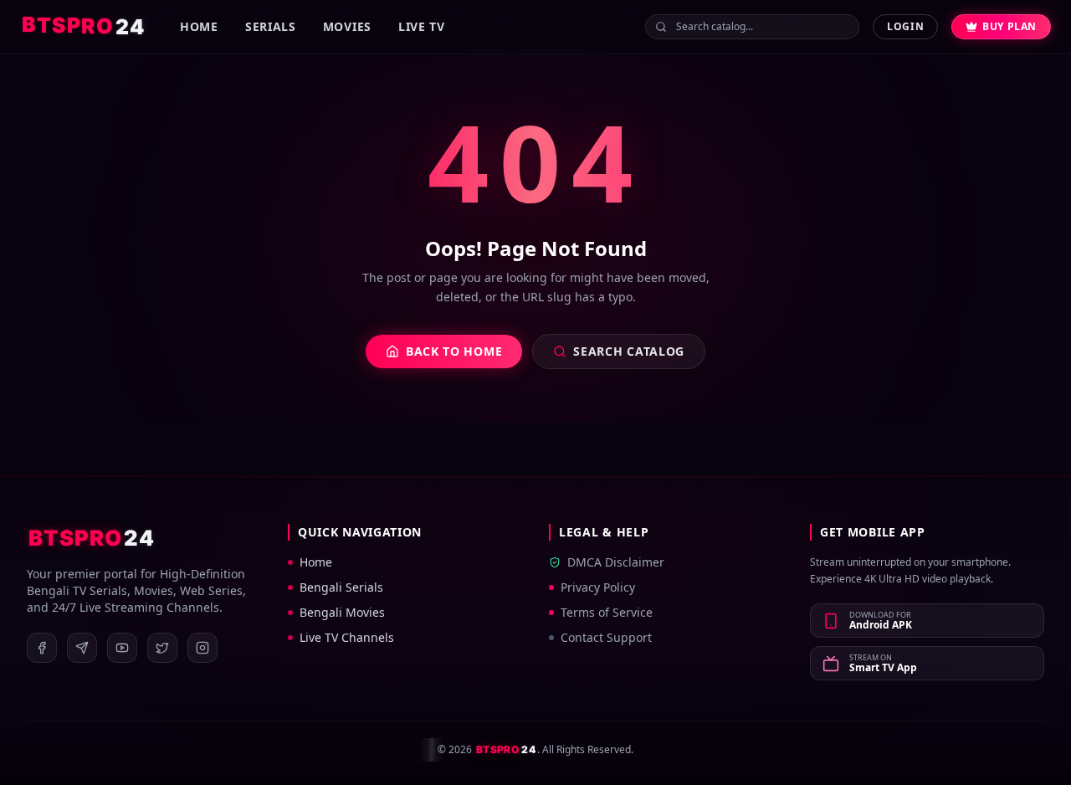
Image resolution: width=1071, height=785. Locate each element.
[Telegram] (82, 648)
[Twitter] (162, 648)
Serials (270, 26)
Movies (347, 26)
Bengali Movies (342, 612)
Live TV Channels (347, 637)
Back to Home (454, 351)
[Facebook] (42, 648)
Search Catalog (628, 351)
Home (199, 26)
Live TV (421, 26)
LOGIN (905, 26)
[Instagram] (202, 648)
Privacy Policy (598, 587)
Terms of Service (607, 612)
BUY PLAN (1009, 26)
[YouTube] (122, 648)
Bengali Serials (341, 587)
